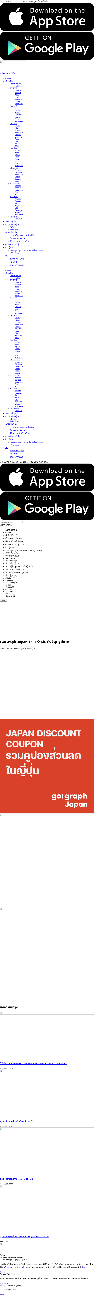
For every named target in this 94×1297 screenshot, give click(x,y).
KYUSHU (14, 197)
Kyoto (17, 155)
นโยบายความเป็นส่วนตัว (14, 1267)
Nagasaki (18, 205)
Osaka (17, 157)
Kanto (17, 108)
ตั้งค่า (84, 1267)
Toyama (18, 135)
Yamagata (18, 99)
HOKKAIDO (15, 84)
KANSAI (13, 148)
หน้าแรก (8, 78)
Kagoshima (19, 214)
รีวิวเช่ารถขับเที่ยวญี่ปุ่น (19, 241)
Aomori (18, 93)
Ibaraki (17, 112)
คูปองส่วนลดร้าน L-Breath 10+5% (17, 1121)
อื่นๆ (7, 256)
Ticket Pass (14, 229)
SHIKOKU (14, 183)
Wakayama (19, 166)
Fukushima (19, 104)
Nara (16, 161)
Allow (2, 1272)
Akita (17, 95)
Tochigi (18, 110)
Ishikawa (18, 137)
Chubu (17, 126)
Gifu (16, 141)
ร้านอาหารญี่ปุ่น (17, 265)
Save (2, 1294)
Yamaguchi (19, 181)
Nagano (18, 130)
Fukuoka (18, 201)
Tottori (17, 177)
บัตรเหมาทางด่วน (17, 238)
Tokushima (19, 190)
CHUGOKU (15, 168)
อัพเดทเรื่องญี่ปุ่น (17, 259)
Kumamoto (19, 210)
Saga (16, 203)
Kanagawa (19, 121)
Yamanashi (19, 132)
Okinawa (18, 219)
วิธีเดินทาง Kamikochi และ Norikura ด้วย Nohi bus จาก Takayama (33, 1063)
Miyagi (17, 101)
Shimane (18, 179)
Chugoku (18, 170)
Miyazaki (18, 212)
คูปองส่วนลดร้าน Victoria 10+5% (16, 1179)
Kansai (17, 150)
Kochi (17, 194)
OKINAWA (14, 216)
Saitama (18, 115)
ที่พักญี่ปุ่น (14, 262)
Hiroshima (19, 174)
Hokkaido (18, 86)
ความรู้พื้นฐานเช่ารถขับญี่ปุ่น (22, 235)
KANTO (13, 106)
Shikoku (18, 186)
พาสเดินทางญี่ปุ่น (12, 224)
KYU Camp (14, 253)
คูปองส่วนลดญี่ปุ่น (12, 244)
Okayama (18, 172)
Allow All (4, 1283)
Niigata (17, 128)
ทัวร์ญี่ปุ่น (9, 247)
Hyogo (17, 159)
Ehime (17, 192)
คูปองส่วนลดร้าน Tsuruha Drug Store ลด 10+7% (24, 1236)
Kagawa (18, 188)
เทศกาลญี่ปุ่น (10, 221)
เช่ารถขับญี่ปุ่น (11, 232)
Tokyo (17, 117)
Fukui (17, 139)
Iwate (17, 97)
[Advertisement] (46, 619)
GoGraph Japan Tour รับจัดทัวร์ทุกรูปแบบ (26, 250)
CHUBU (13, 124)
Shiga (17, 152)
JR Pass (13, 227)
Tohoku (18, 90)
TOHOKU (14, 88)
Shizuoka (18, 143)
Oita (16, 208)
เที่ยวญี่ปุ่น (9, 81)
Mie (16, 163)
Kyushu (18, 199)
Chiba (17, 119)
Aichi (17, 146)
